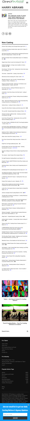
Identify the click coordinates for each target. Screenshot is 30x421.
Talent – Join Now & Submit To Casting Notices (15, 300)
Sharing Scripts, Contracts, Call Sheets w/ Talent (13, 361)
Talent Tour (4, 345)
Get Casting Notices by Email (9, 347)
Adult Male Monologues (7, 381)
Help (3, 388)
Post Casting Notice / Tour (8, 359)
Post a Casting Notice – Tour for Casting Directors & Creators (15, 324)
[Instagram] (10, 33)
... (12, 27)
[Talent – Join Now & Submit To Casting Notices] (15, 288)
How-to (3, 376)
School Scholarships (7, 363)
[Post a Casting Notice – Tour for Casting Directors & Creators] (15, 312)
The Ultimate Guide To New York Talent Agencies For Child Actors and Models (17, 17)
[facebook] (3, 33)
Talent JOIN (5, 343)
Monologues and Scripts (8, 374)
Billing (3, 386)
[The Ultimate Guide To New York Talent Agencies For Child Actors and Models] (4, 15)
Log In (3, 365)
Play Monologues (6, 379)
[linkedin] (6, 33)
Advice (10, 13)
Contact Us (4, 352)
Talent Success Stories (7, 349)
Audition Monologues (7, 382)
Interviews (4, 377)
